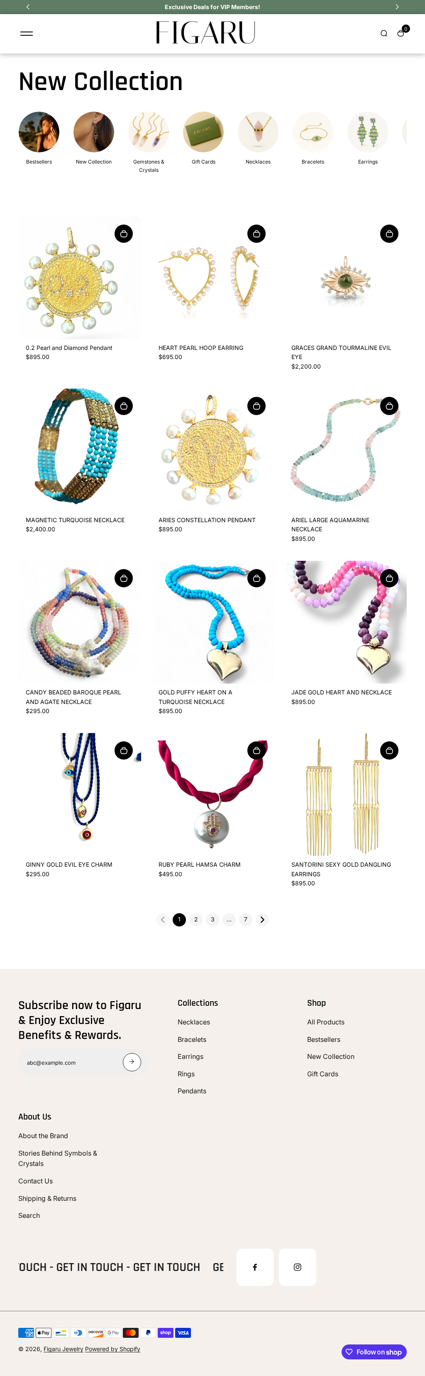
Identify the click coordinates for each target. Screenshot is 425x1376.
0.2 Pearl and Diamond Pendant (69, 347)
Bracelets (192, 1039)
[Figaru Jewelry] (206, 42)
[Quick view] (124, 234)
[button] (27, 7)
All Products (325, 1022)
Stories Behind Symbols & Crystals (57, 1158)
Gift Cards (322, 1074)
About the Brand (43, 1136)
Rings (186, 1074)
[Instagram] (297, 1267)
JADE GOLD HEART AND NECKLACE (341, 692)
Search (29, 1215)
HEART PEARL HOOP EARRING (201, 347)
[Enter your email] (132, 1062)
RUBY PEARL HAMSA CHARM (200, 864)
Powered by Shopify (112, 1348)
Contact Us (35, 1181)
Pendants (192, 1091)
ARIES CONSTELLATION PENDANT (207, 519)
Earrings (190, 1056)
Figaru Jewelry (63, 1348)
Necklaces (194, 1022)
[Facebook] (255, 1267)
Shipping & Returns (47, 1198)
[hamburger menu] (26, 33)
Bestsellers (323, 1039)
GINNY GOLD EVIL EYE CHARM (69, 864)
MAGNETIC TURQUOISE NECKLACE (75, 519)
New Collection (330, 1056)
